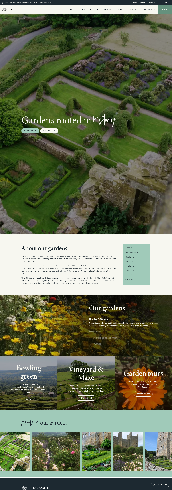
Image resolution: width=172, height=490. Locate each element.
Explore (94, 10)
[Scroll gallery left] (144, 425)
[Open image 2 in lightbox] (56, 451)
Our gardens (30, 131)
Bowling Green (130, 275)
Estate (133, 10)
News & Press (138, 3)
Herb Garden (129, 266)
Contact (153, 3)
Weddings (108, 10)
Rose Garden (129, 261)
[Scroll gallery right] (148, 425)
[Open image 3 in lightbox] (96, 451)
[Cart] (166, 2)
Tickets (81, 10)
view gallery (49, 131)
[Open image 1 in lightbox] (15, 451)
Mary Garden (129, 257)
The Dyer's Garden (131, 253)
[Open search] (169, 2)
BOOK (165, 10)
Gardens (128, 248)
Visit (70, 10)
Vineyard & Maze (131, 270)
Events (121, 10)
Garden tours (129, 279)
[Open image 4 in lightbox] (128, 451)
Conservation (148, 10)
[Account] (162, 2)
